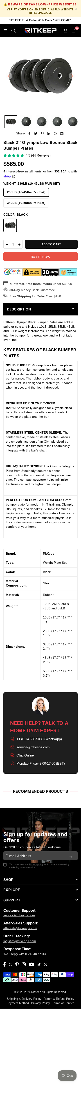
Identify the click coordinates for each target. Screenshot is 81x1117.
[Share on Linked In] (49, 133)
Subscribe (71, 855)
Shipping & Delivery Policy (24, 998)
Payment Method (18, 1003)
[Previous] (9, 75)
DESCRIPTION (19, 309)
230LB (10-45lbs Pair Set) (26, 192)
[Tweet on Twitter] (36, 133)
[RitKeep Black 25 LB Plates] (42, 121)
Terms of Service (63, 1003)
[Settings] (65, 30)
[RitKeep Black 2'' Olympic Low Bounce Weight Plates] (11, 122)
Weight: (31, 183)
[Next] (72, 75)
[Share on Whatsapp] (55, 133)
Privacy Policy (40, 1003)
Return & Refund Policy (59, 998)
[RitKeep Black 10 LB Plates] (26, 121)
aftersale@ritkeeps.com (20, 928)
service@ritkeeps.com (33, 747)
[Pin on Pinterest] (42, 133)
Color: (15, 214)
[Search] (13, 30)
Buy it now (40, 257)
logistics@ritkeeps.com (19, 941)
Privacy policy (36, 864)
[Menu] (5, 30)
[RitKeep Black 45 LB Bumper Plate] (73, 121)
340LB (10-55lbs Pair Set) (26, 203)
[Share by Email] (62, 133)
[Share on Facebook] (29, 133)
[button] (74, 30)
